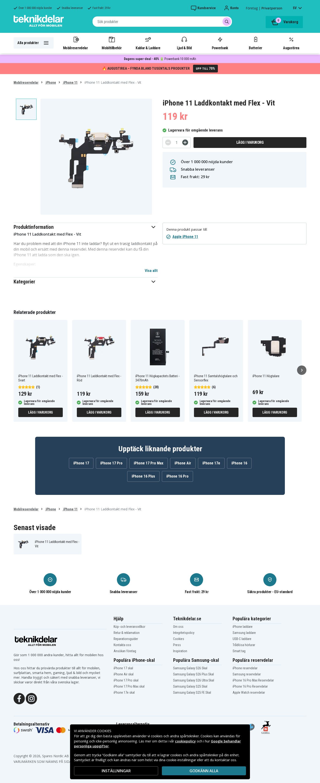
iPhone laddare (243, 627)
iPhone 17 (81, 463)
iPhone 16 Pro (177, 476)
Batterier (255, 48)
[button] (86, 227)
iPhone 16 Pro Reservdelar (250, 686)
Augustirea (291, 48)
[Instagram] (31, 698)
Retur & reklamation (127, 633)
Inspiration (180, 651)
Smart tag (239, 651)
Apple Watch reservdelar (249, 692)
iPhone (50, 82)
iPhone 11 (70, 82)
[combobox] (162, 21)
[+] (185, 142)
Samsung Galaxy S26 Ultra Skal (193, 680)
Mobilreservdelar (75, 48)
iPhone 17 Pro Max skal (129, 686)
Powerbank (220, 48)
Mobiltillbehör (112, 48)
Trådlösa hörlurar (244, 645)
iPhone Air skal (124, 674)
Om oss (178, 627)
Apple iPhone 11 (185, 236)
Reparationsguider (126, 639)
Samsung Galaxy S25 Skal (190, 686)
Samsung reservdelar (247, 674)
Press (177, 645)
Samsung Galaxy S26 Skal (190, 668)
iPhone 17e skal (124, 692)
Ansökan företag (125, 651)
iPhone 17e (211, 463)
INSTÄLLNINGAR (116, 770)
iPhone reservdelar (245, 668)
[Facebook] (19, 698)
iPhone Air (183, 463)
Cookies (178, 639)
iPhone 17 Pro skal (126, 680)
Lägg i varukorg (250, 142)
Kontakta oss (122, 645)
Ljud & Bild (184, 48)
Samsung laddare (244, 633)
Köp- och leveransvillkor (129, 627)
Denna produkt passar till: (186, 229)
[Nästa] (301, 370)
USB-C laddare (242, 639)
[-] (168, 142)
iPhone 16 (239, 463)
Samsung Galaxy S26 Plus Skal (193, 674)
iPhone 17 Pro (111, 463)
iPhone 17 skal (123, 668)
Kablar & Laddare (148, 48)
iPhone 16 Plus (143, 476)
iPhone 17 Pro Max (148, 463)
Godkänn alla (204, 770)
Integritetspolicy (183, 633)
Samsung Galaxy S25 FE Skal (192, 692)
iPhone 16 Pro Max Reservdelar (253, 680)
